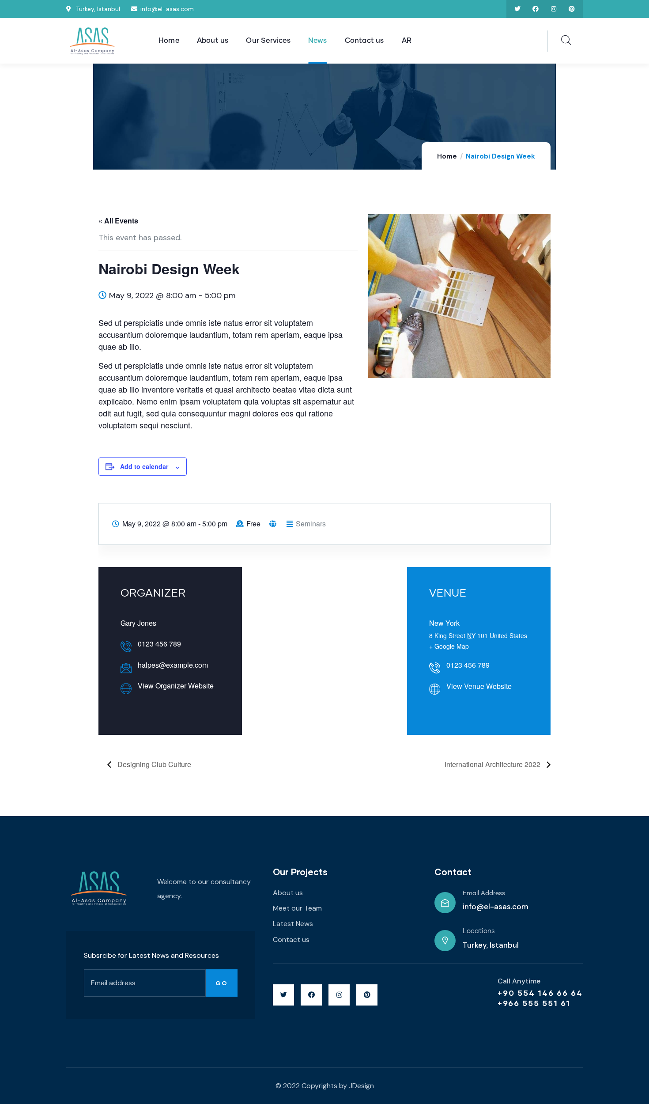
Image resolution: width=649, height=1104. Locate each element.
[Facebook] (536, 9)
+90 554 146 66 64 (540, 993)
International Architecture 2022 (493, 764)
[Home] (92, 41)
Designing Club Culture (153, 764)
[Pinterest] (571, 9)
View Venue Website (479, 686)
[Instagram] (553, 9)
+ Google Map (449, 646)
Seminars (311, 523)
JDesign (361, 1085)
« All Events (118, 221)
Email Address (484, 893)
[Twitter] (517, 9)
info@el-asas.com (495, 906)
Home (447, 156)
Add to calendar (144, 466)
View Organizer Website (176, 686)
